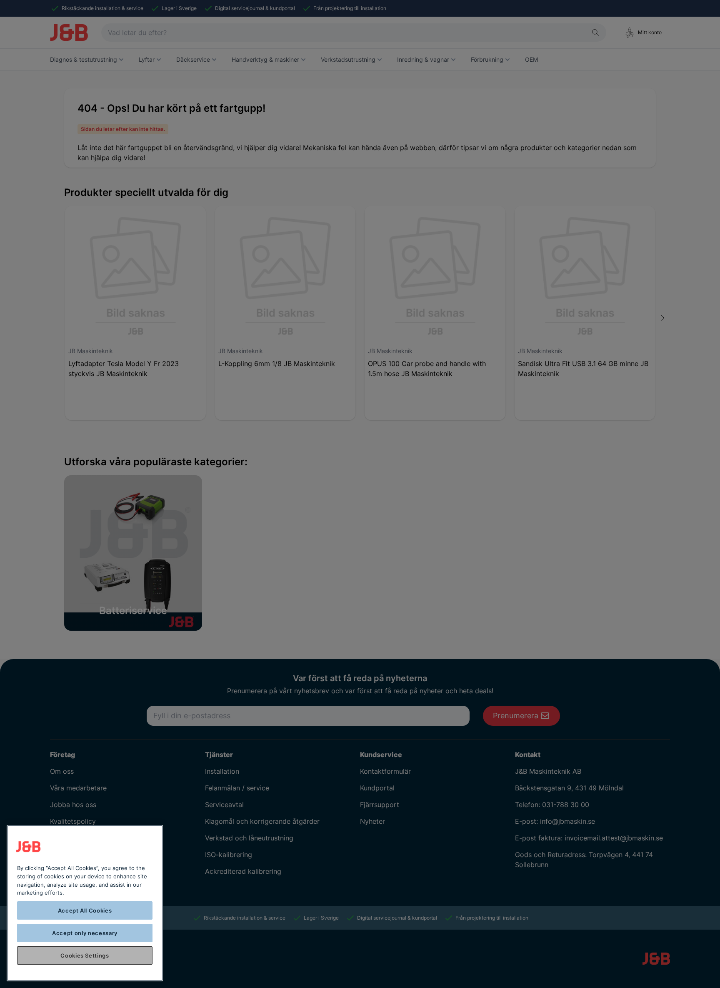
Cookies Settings (84, 955)
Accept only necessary (85, 933)
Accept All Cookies (85, 910)
